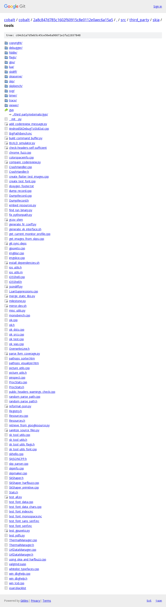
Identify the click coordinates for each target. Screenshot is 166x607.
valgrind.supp (17, 564)
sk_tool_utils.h (18, 440)
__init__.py (15, 119)
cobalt (9, 19)
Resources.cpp (18, 416)
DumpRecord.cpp (20, 196)
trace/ (13, 100)
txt (149, 600)
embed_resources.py (22, 205)
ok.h (12, 325)
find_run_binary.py (20, 210)
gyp (11, 110)
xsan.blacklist (17, 588)
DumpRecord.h (19, 200)
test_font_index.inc (21, 511)
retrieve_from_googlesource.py (29, 425)
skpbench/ (15, 86)
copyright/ (15, 43)
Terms (47, 601)
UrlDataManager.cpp (22, 550)
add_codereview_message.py (28, 124)
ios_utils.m (16, 272)
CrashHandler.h (19, 172)
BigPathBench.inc (20, 133)
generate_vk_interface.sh (25, 229)
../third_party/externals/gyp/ (30, 114)
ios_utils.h (15, 267)
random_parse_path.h (23, 401)
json (158, 600)
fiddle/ (13, 52)
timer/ (13, 95)
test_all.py (15, 497)
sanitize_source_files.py (24, 430)
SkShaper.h (16, 478)
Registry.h (15, 411)
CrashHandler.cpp (20, 167)
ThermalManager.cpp (23, 540)
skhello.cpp (16, 454)
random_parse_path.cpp (24, 397)
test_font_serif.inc (20, 526)
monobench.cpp (19, 315)
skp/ (12, 81)
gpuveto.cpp (17, 248)
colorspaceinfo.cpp (21, 157)
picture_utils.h (18, 373)
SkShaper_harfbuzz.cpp (24, 483)
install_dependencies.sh (24, 263)
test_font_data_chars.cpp (25, 507)
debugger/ (15, 48)
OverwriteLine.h (19, 349)
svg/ (12, 91)
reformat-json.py (20, 406)
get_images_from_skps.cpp (26, 239)
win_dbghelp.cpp (19, 574)
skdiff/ (13, 72)
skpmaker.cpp (18, 473)
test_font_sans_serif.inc (24, 521)
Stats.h (13, 492)
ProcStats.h (16, 387)
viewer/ (14, 105)
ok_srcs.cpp (16, 334)
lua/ (11, 67)
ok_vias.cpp (16, 344)
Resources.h (17, 420)
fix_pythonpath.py (20, 215)
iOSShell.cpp (17, 277)
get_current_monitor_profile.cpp (29, 234)
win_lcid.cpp (16, 583)
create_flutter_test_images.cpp (29, 176)
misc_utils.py (17, 310)
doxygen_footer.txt (21, 186)
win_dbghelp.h (18, 578)
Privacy (35, 601)
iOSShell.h (15, 282)
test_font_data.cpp (21, 502)
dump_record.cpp (20, 191)
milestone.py (17, 301)
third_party (139, 19)
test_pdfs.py (17, 535)
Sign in (157, 6)
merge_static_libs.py (22, 296)
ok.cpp (13, 320)
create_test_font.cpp (22, 181)
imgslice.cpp (17, 258)
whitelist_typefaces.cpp (24, 569)
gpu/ (12, 62)
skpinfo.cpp (16, 468)
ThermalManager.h (21, 545)
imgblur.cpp (16, 253)
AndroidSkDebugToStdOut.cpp (29, 128)
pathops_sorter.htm (22, 358)
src (123, 19)
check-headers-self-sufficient (28, 148)
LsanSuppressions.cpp (23, 291)
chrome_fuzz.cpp (20, 152)
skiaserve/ (15, 76)
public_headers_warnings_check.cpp (32, 392)
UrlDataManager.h (21, 554)
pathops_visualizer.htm (24, 363)
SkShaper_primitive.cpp (24, 487)
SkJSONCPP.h (18, 459)
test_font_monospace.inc (25, 516)
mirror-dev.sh (18, 306)
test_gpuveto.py (19, 530)
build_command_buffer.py (25, 138)
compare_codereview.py (25, 162)
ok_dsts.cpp (16, 329)
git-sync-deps (18, 243)
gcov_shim (16, 220)
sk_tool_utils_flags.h (22, 444)
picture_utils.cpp (19, 368)
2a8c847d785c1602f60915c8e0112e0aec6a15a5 (73, 19)
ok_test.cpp (16, 339)
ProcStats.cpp (18, 382)
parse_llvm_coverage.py (24, 353)
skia (156, 19)
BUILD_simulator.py (22, 143)
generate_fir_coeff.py (22, 224)
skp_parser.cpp (18, 464)
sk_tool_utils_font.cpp (23, 449)
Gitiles (24, 601)
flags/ (12, 57)
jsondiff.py (15, 286)
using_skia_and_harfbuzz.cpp (27, 559)
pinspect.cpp (17, 377)
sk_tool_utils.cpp (19, 435)
